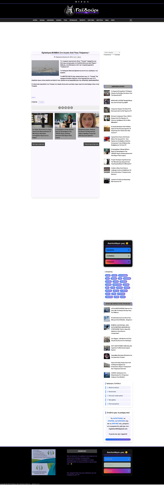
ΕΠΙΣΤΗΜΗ (91, 20)
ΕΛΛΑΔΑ (42, 20)
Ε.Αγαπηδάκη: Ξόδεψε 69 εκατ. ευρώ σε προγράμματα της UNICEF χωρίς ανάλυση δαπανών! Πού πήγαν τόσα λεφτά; (65, 133)
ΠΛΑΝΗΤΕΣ (119, 287)
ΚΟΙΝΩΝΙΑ (108, 284)
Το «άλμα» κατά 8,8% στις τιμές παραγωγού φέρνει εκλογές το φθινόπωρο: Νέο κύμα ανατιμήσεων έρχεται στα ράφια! (42, 133)
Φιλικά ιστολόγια (113, 387)
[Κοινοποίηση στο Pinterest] (80, 57)
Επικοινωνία (111, 391)
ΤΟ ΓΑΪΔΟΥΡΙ (124, 290)
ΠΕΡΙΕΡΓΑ (82, 20)
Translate (117, 55)
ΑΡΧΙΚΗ (35, 20)
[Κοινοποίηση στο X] (77, 57)
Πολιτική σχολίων (113, 404)
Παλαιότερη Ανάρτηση (91, 144)
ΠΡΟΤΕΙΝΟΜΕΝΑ (123, 275)
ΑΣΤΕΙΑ (112, 287)
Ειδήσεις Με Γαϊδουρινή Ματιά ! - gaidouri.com (25, 484)
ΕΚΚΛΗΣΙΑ (127, 287)
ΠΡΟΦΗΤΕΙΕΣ (121, 293)
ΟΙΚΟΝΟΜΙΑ (50, 20)
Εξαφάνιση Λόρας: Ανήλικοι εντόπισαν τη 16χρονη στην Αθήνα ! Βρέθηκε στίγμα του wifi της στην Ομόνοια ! (87, 132)
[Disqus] (65, 173)
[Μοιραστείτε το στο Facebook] (78, 57)
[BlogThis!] (75, 57)
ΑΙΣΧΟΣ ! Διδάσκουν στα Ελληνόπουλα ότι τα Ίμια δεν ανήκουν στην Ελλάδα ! (120, 375)
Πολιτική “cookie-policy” (115, 395)
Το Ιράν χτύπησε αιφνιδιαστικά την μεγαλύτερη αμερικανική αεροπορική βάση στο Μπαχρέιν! (121, 162)
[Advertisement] (82, 37)
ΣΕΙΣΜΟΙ (123, 297)
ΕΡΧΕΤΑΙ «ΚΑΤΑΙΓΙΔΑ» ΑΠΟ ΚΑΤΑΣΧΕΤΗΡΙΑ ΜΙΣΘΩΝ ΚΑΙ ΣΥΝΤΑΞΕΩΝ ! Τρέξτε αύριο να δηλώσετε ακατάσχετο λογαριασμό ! (120, 329)
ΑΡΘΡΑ (113, 293)
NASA (106, 20)
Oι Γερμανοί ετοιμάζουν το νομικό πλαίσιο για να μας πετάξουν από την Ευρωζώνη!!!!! (121, 93)
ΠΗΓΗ (33, 97)
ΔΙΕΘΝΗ (116, 297)
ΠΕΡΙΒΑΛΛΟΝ (73, 20)
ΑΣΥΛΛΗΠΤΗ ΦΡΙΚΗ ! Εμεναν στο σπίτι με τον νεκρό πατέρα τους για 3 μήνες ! (121, 310)
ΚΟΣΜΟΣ (58, 20)
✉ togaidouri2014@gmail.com (118, 439)
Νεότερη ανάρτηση (38, 144)
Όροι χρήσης (111, 400)
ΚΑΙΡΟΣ (108, 293)
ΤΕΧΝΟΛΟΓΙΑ (109, 297)
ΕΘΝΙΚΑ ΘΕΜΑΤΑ (117, 284)
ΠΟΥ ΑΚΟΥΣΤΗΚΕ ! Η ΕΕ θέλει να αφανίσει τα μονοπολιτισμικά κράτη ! (121, 348)
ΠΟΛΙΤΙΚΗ (115, 281)
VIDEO (113, 20)
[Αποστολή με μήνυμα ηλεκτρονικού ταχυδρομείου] (73, 57)
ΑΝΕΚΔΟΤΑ (108, 290)
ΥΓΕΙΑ (65, 20)
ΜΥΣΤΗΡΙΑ (100, 20)
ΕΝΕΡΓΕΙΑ (116, 290)
